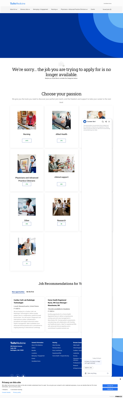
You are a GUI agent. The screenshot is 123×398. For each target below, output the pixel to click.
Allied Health (76, 345)
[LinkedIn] (17, 376)
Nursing (75, 355)
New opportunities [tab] (18, 292)
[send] (108, 373)
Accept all (110, 385)
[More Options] (86, 373)
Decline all (110, 389)
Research (75, 365)
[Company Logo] (17, 4)
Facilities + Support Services (80, 350)
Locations (34, 353)
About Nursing (56, 345)
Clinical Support (77, 347)
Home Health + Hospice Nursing (60, 355)
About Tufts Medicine (37, 345)
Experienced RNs (56, 353)
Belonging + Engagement (40, 9)
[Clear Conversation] (103, 121)
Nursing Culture (56, 347)
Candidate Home (107, 3)
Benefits (34, 350)
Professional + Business (79, 362)
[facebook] (12, 376)
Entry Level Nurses (57, 350)
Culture (33, 347)
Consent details (6, 392)
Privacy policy (17, 392)
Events (93, 9)
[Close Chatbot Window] (109, 121)
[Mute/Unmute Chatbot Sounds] (106, 121)
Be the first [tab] (30, 292)
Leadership (76, 353)
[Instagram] (23, 376)
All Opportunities (77, 368)
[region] (97, 247)
